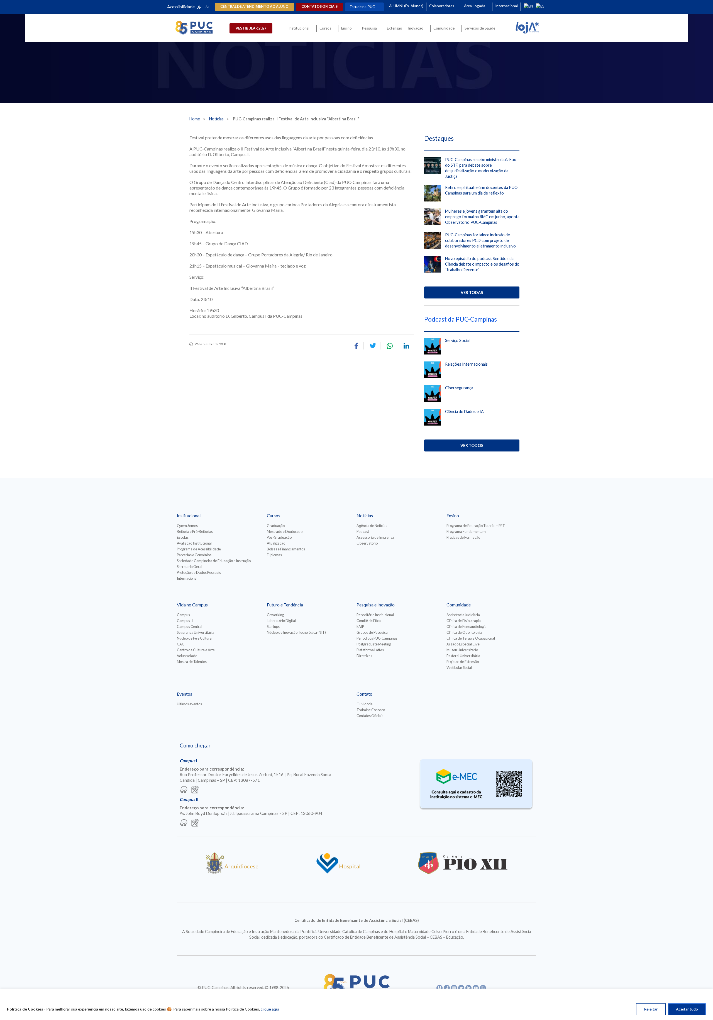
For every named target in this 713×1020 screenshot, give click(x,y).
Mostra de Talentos (192, 661)
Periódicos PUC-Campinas (376, 638)
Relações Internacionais (466, 364)
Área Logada (474, 6)
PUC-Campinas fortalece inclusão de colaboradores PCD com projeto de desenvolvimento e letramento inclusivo (480, 240)
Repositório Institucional (375, 615)
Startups (273, 626)
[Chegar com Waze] (183, 790)
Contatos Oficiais (369, 715)
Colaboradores (441, 6)
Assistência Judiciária (463, 615)
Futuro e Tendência (285, 604)
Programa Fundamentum (466, 531)
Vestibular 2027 (251, 28)
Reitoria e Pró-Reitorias (195, 531)
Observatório (367, 543)
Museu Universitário (462, 650)
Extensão (394, 28)
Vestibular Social (459, 667)
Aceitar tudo (687, 1009)
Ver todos (471, 445)
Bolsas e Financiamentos (286, 549)
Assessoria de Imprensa (375, 537)
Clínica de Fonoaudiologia (466, 626)
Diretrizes (364, 656)
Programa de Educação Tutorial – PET (475, 525)
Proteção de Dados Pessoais (199, 572)
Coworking (275, 615)
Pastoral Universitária (463, 656)
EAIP (360, 626)
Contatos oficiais (319, 6)
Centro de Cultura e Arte (196, 650)
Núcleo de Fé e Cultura (194, 638)
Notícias (216, 118)
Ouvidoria (364, 704)
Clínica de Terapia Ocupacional (470, 638)
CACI (181, 644)
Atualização (276, 543)
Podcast (362, 531)
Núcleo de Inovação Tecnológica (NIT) (296, 632)
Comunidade (444, 28)
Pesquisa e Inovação (375, 604)
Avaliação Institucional (194, 543)
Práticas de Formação (463, 537)
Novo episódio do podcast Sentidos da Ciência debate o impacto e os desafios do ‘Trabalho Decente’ (482, 264)
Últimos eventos (189, 704)
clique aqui (270, 1009)
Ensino (346, 28)
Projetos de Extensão (462, 661)
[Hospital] (327, 872)
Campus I (184, 615)
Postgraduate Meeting (373, 644)
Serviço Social (457, 340)
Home (194, 118)
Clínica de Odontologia (464, 632)
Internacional (506, 6)
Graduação (276, 525)
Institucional (299, 28)
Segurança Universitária (195, 632)
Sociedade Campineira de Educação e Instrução (214, 560)
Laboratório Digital (281, 620)
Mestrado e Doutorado (284, 531)
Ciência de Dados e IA (464, 411)
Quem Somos (187, 525)
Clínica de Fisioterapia (463, 620)
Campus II (185, 620)
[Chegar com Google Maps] (195, 790)
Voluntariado (187, 656)
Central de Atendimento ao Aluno (254, 6)
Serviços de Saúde (480, 28)
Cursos (325, 28)
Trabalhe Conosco (370, 710)
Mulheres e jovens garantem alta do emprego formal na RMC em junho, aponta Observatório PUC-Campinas (482, 217)
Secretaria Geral (189, 566)
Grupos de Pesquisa (372, 632)
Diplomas (274, 555)
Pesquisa (369, 28)
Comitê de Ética (368, 620)
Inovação (415, 28)
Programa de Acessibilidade (199, 549)
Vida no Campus (192, 604)
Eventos (184, 693)
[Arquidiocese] (215, 872)
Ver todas (472, 292)
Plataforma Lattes (370, 650)
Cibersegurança (459, 387)
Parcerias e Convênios (194, 555)
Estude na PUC (362, 6)
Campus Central (189, 626)
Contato (364, 693)
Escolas (183, 537)
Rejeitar (651, 1009)
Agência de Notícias (371, 525)
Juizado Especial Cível (463, 644)
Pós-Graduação (279, 537)
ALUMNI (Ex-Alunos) (406, 6)
